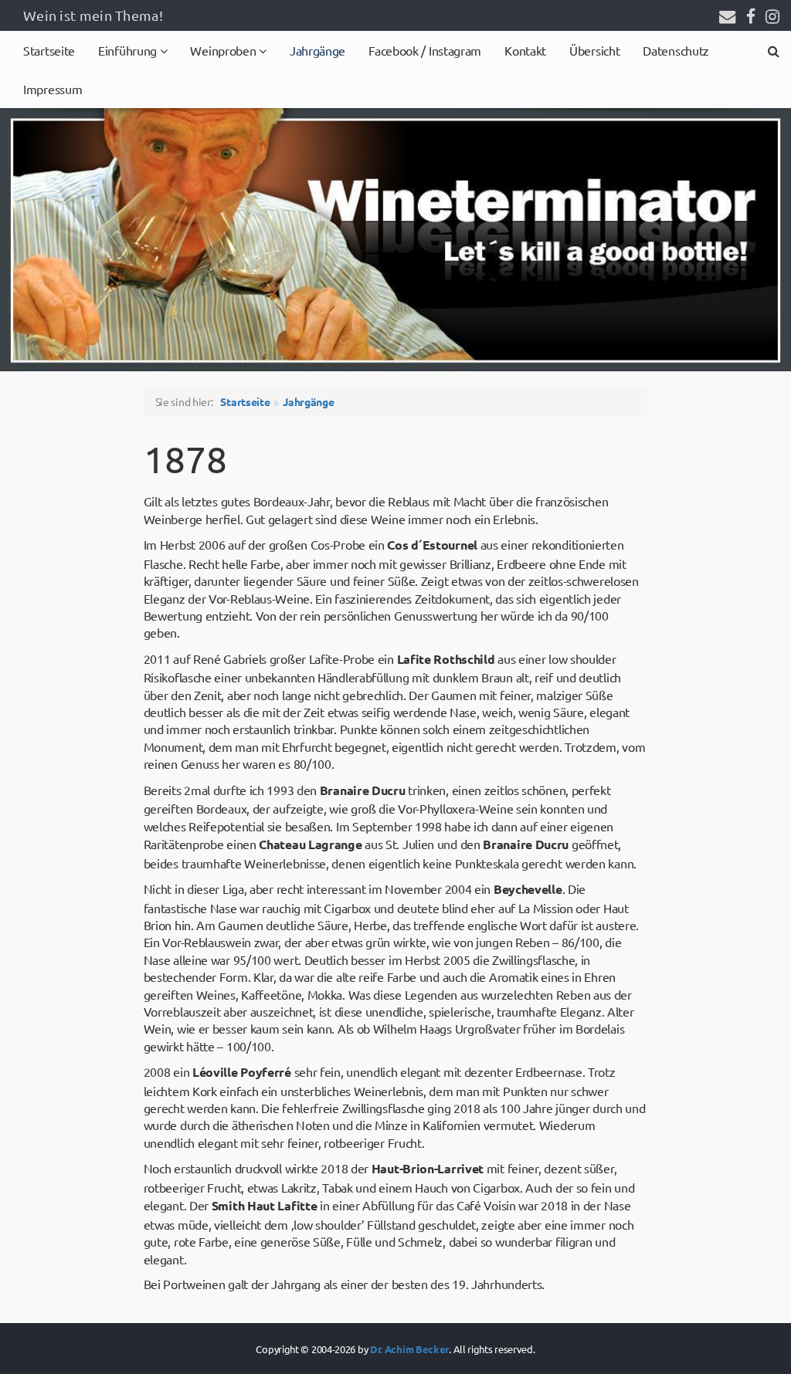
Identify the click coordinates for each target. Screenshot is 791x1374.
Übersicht (594, 50)
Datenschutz (676, 50)
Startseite (49, 50)
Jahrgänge (317, 50)
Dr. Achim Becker (409, 1348)
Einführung (129, 50)
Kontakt (525, 50)
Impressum (52, 88)
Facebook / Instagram (424, 50)
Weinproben (224, 50)
